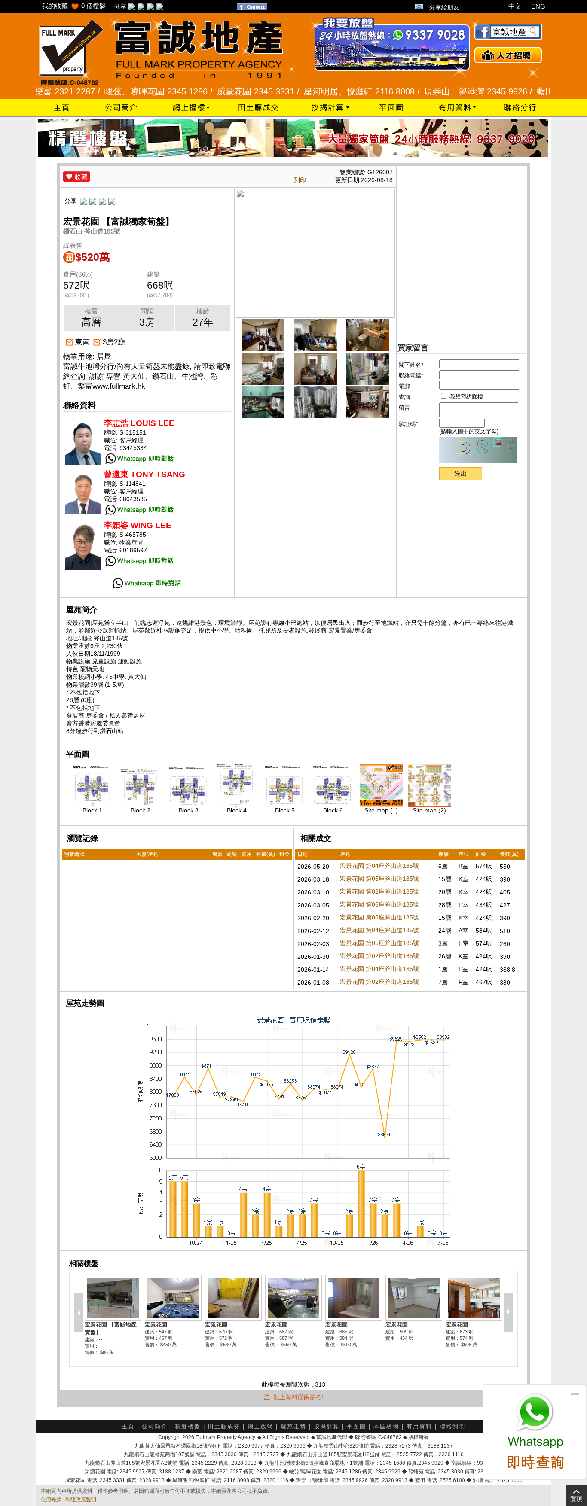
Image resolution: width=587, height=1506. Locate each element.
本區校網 (386, 1426)
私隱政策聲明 (80, 1500)
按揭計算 (326, 1426)
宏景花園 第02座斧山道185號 (379, 891)
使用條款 (51, 1500)
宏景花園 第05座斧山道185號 (379, 878)
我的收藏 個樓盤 (74, 5)
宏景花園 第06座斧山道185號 (379, 904)
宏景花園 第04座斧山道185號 (379, 865)
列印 (300, 179)
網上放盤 (260, 1426)
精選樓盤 (188, 1426)
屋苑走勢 (293, 1426)
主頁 (128, 1426)
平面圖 (356, 1426)
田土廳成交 (224, 1426)
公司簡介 (155, 1426)
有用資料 (419, 1426)
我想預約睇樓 (465, 396)
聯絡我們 (452, 1426)
